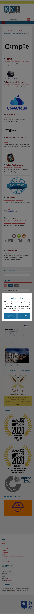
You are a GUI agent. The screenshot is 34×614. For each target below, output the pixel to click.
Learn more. (17, 310)
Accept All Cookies (10, 316)
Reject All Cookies (24, 316)
